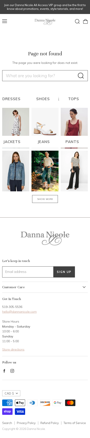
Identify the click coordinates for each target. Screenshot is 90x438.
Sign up (64, 272)
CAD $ (9, 393)
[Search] (80, 75)
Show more (45, 199)
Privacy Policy (26, 423)
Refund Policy (49, 423)
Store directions (13, 349)
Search (7, 423)
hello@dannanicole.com (19, 312)
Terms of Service (75, 423)
